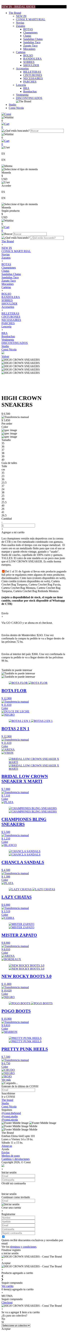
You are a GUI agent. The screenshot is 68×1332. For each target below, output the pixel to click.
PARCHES (29, 81)
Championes (30, 32)
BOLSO (28, 55)
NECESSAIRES (33, 78)
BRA (26, 88)
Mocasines (29, 48)
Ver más (6, 1079)
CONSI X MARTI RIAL (30, 19)
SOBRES (28, 62)
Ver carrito (7, 1286)
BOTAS (28, 29)
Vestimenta (22, 94)
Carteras (20, 52)
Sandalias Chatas (33, 39)
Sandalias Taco (31, 42)
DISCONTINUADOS (29, 98)
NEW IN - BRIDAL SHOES (18, 6)
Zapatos (20, 25)
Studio (12, 104)
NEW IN (21, 16)
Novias (20, 22)
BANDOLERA (32, 58)
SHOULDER (31, 65)
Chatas (27, 35)
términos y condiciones (23, 1246)
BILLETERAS (32, 71)
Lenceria (21, 84)
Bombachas (30, 91)
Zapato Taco (30, 45)
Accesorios (22, 68)
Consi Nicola (16, 107)
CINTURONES (32, 75)
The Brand (15, 12)
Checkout (7, 1302)
